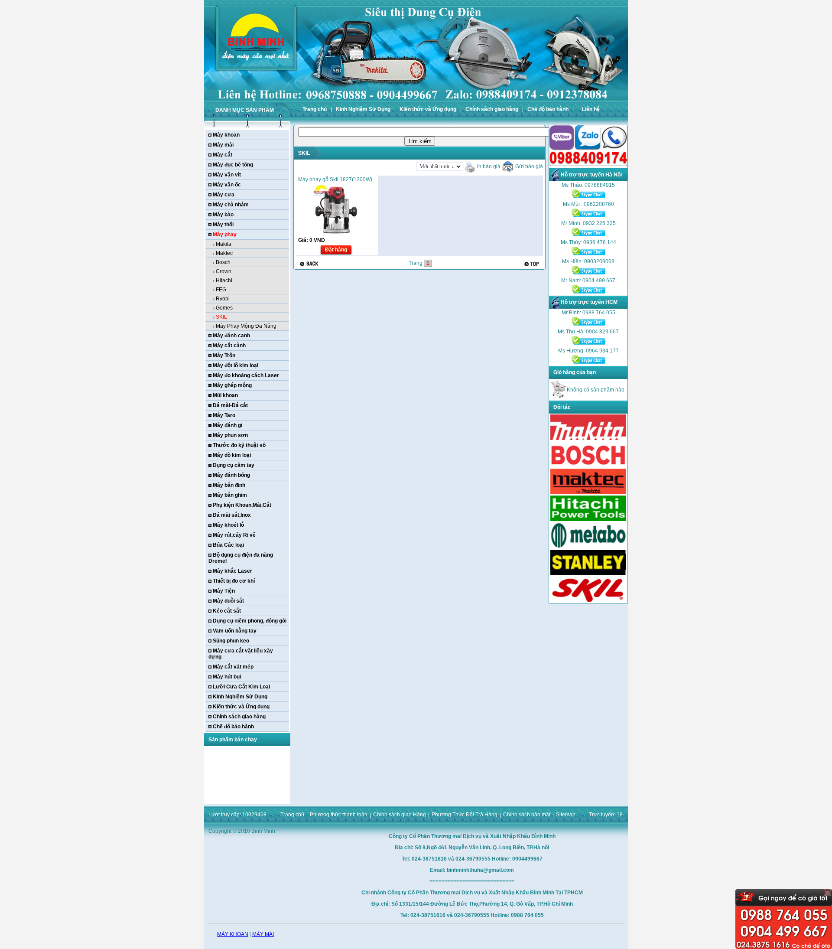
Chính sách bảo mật (526, 815)
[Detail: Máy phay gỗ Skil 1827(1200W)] (336, 235)
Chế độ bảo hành (548, 109)
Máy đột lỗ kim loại (235, 365)
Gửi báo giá (528, 166)
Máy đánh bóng (231, 475)
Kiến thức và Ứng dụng (428, 109)
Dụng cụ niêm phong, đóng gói (249, 621)
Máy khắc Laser (232, 571)
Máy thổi (223, 225)
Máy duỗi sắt (228, 601)
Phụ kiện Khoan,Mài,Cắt (242, 505)
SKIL (221, 317)
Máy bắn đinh (229, 485)
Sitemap (565, 815)
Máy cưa (223, 195)
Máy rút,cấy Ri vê (234, 535)
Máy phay (225, 235)
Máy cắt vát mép (233, 667)
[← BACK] (310, 263)
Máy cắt (222, 155)
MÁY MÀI (263, 934)
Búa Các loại (228, 545)
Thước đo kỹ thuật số (239, 445)
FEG (221, 290)
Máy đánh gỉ (227, 425)
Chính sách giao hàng (491, 109)
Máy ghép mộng (232, 385)
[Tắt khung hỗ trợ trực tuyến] (827, 892)
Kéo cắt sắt (227, 611)
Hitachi (224, 280)
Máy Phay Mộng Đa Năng (246, 326)
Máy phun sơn (230, 435)
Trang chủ (314, 109)
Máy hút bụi (227, 677)
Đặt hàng (336, 250)
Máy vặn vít (227, 175)
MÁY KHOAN (232, 934)
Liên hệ (591, 109)
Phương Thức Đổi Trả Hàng (464, 815)
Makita (223, 244)
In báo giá (488, 166)
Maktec (224, 253)
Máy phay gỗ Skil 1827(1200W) (335, 179)
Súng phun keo (231, 641)
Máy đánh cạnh (231, 336)
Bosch (223, 262)
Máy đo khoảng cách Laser (246, 375)
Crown (223, 271)
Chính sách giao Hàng (399, 815)
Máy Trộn (224, 355)
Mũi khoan (225, 395)
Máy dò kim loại (232, 455)
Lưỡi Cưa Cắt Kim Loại (241, 687)
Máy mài (223, 145)
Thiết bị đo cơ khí (234, 581)
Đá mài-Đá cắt (230, 405)
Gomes (224, 308)
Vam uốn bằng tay (235, 631)
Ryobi (223, 299)
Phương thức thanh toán (338, 815)
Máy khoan (226, 135)
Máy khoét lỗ (228, 525)
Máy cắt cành (229, 345)
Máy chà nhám (231, 205)
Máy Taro (224, 415)
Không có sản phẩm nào (595, 390)
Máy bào (223, 215)
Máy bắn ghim (230, 495)
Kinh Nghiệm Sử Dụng (363, 109)
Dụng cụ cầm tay (233, 465)
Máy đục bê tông (233, 165)
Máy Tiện (224, 591)
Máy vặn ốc (227, 185)
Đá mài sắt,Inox (232, 515)
